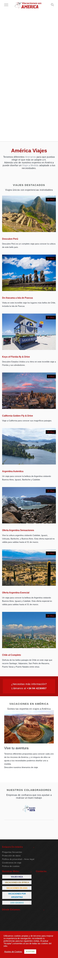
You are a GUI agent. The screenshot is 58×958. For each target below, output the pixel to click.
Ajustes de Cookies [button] (13, 952)
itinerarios (30, 157)
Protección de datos (11, 855)
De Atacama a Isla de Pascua (17, 298)
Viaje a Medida (30, 165)
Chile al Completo (11, 655)
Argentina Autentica (12, 471)
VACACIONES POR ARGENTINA (17, 895)
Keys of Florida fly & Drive (16, 357)
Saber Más (46, 225)
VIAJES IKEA (17, 877)
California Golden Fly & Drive (17, 416)
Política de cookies (10, 866)
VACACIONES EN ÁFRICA (17, 882)
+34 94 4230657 (37, 688)
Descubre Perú (10, 239)
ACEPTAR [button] (30, 952)
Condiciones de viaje (11, 863)
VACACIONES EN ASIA (16, 888)
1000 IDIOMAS (17, 903)
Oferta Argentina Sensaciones (18, 530)
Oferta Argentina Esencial (15, 592)
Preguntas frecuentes (12, 852)
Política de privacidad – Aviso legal (18, 859)
